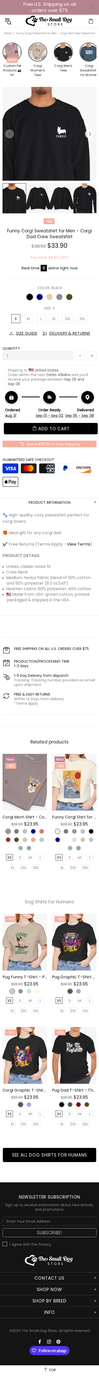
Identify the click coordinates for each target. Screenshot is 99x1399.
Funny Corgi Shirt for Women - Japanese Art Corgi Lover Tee (74, 817)
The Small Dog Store (49, 21)
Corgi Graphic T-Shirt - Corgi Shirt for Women (25, 1090)
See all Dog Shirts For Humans (49, 1155)
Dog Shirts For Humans (49, 902)
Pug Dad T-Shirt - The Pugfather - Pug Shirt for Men (74, 1090)
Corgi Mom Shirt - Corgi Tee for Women (25, 817)
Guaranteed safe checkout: (29, 459)
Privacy (44, 1244)
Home (8, 33)
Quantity (11, 348)
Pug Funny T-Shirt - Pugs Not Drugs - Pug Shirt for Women (25, 977)
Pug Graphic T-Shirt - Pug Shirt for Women (74, 977)
